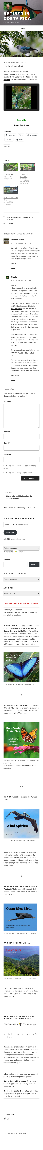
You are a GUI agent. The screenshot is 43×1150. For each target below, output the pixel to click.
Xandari (10, 224)
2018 (21, 352)
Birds (19, 217)
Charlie (22, 63)
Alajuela (11, 217)
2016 (32, 352)
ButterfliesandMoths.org (15, 1081)
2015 (12, 355)
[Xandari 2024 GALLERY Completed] (27, 167)
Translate (21, 552)
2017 (26, 352)
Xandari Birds (8, 174)
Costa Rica (28, 217)
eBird (6, 1074)
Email (7, 443)
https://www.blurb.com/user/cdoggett (19, 612)
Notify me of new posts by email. (19, 473)
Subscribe (10, 532)
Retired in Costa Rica (17, 16)
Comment (9, 401)
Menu (23, 28)
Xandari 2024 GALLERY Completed (25, 176)
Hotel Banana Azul (28, 319)
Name (7, 432)
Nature (10, 220)
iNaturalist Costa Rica (13, 1091)
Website (7, 454)
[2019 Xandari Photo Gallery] (11, 190)
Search (7, 560)
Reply (13, 268)
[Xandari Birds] (11, 167)
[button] (16, 103)
